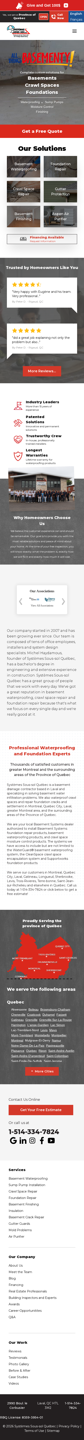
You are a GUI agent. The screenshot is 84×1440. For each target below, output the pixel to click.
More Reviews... (42, 371)
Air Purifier (16, 1236)
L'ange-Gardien (38, 1025)
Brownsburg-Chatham (55, 1009)
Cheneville (18, 1014)
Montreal (35, 806)
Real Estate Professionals (28, 1291)
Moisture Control (42, 106)
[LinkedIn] (23, 1140)
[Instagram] (32, 1140)
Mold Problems (20, 1230)
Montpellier (59, 1035)
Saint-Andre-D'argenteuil (28, 1056)
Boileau (33, 1009)
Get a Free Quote (42, 131)
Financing (16, 1285)
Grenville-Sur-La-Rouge (55, 1020)
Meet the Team (20, 1272)
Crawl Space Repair (23, 1191)
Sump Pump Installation (27, 1185)
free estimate (17, 894)
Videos (14, 1383)
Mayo (53, 1030)
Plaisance (17, 1050)
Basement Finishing (24, 1204)
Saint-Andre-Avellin (61, 1050)
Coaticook (34, 1014)
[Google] (13, 1140)
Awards (14, 1304)
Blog (12, 1278)
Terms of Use (34, 1431)
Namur (56, 1040)
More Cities (44, 1071)
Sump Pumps (54, 102)
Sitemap (53, 1431)
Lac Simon (57, 1025)
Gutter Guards (19, 1224)
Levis (44, 1030)
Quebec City (52, 806)
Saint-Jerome (53, 1061)
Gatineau (17, 1020)
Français (76, 19)
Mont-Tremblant (22, 1035)
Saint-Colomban (57, 1056)
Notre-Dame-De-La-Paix (27, 1045)
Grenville (31, 1020)
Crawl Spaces (42, 85)
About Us (16, 1265)
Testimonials (18, 1358)
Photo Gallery (19, 1364)
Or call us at (19, 1123)
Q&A (12, 1317)
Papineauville (55, 1045)
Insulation (16, 1211)
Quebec (31, 1050)
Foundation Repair (22, 1198)
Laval (67, 806)
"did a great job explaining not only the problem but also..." (41, 340)
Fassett (61, 1014)
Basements (42, 78)
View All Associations (42, 605)
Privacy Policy (69, 1426)
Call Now (60, 16)
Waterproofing (30, 102)
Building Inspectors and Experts (32, 1298)
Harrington (18, 1025)
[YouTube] (51, 1140)
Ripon (43, 1050)
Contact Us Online (24, 1099)
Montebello (42, 1035)
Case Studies (18, 1377)
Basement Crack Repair (26, 1217)
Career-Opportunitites (25, 1311)
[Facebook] (41, 1140)
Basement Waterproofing (28, 1178)
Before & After (19, 1371)
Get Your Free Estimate (41, 1110)
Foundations (42, 92)
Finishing (42, 111)
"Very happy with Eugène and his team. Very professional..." (41, 294)
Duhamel (48, 1014)
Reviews (15, 1351)
